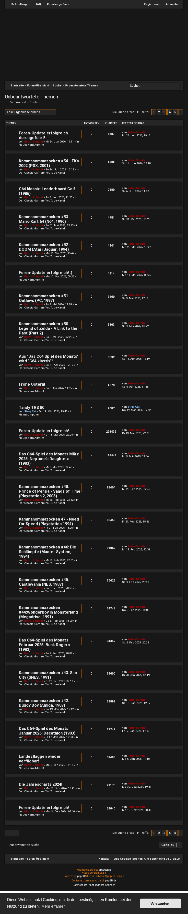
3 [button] (164, 112)
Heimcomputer (29, 414)
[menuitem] (36, 4)
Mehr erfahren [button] (53, 906)
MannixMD (105, 870)
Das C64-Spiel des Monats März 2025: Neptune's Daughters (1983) (49, 459)
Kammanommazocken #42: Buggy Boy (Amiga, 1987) (44, 703)
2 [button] (159, 112)
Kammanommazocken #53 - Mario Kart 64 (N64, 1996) (45, 219)
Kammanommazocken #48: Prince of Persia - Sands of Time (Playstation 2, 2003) (49, 491)
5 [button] (175, 112)
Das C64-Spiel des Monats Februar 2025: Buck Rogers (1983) (44, 645)
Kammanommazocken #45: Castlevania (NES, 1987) (44, 582)
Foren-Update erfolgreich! (44, 430)
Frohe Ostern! (32, 384)
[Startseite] (96, 44)
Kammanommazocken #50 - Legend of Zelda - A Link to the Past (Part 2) (48, 328)
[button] (180, 112)
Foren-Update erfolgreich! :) (45, 272)
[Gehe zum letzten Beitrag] (148, 132)
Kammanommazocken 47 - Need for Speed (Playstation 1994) (49, 521)
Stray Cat (30, 411)
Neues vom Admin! (31, 144)
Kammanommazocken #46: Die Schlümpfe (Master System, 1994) (47, 552)
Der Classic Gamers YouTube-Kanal (42, 172)
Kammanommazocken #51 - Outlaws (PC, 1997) (45, 298)
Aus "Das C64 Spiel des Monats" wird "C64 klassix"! (49, 358)
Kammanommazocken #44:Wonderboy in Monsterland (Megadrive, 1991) (48, 612)
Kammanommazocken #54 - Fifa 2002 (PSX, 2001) (49, 163)
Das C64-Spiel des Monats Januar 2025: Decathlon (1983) (47, 731)
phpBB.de (110, 880)
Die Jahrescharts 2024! (40, 784)
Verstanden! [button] (161, 903)
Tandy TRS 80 (31, 407)
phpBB (81, 876)
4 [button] (170, 112)
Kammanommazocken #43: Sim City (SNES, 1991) (48, 675)
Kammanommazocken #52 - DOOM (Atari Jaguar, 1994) (45, 247)
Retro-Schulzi (33, 141)
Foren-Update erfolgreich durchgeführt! (43, 135)
